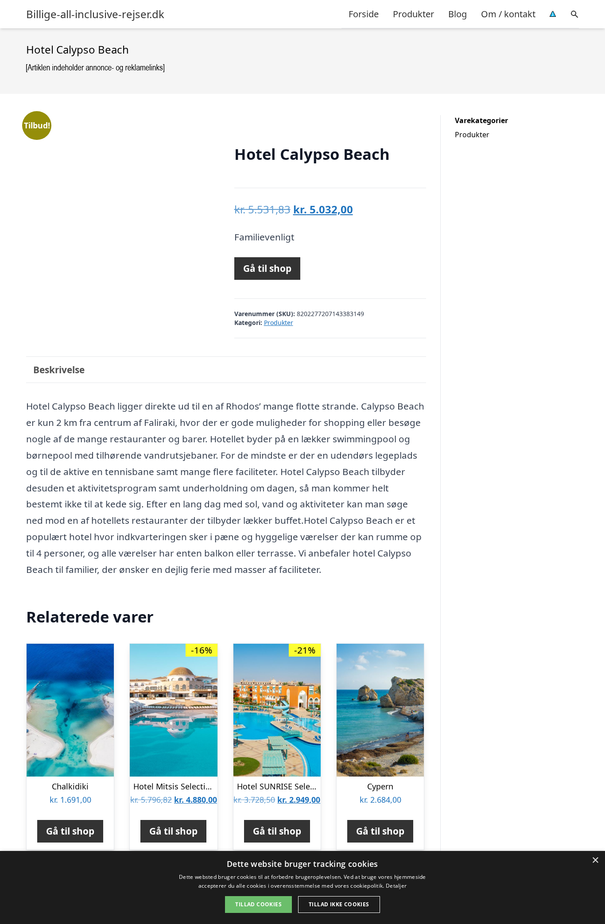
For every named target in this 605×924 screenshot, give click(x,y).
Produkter (413, 14)
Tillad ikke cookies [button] (339, 904)
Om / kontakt (508, 14)
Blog (457, 14)
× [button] (595, 860)
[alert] (302, 887)
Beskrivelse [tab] (59, 369)
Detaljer (396, 885)
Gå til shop (267, 268)
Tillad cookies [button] (258, 904)
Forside (364, 14)
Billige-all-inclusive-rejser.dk (95, 14)
